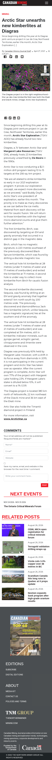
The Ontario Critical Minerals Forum (22, 506)
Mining (5, 14)
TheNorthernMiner (16, 718)
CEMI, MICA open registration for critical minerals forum (37, 533)
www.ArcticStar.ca (15, 419)
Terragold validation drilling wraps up (38, 548)
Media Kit (11, 691)
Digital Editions (14, 674)
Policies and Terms (16, 701)
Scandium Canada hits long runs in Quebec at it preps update (38, 580)
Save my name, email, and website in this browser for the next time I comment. (23, 468)
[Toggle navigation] (46, 3)
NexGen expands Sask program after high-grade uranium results (38, 597)
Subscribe (11, 669)
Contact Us (12, 696)
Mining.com (12, 723)
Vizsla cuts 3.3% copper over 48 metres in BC (36, 564)
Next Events (26, 494)
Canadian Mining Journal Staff (18, 51)
